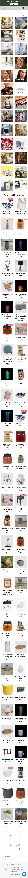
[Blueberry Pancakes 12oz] (21, 772)
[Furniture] (7, 47)
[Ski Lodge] (21, 626)
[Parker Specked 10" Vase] (21, 669)
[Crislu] (21, 60)
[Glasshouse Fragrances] (7, 141)
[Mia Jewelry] (7, 74)
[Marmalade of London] (21, 141)
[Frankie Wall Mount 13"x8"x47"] (7, 266)
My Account (19, 846)
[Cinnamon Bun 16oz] (7, 459)
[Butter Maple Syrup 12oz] (7, 521)
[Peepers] (21, 100)
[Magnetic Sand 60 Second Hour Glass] (7, 541)
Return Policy (20, 869)
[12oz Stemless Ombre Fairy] (21, 731)
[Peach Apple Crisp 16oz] (7, 626)
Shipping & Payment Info (10, 869)
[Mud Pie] (7, 34)
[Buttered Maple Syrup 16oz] (21, 793)
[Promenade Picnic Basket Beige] (7, 710)
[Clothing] (21, 47)
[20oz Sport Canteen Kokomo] (7, 374)
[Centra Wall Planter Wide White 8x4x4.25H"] (7, 814)
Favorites (19, 851)
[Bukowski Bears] (21, 114)
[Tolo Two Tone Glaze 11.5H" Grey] (7, 245)
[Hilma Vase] (21, 583)
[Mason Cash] (21, 34)
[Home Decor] (7, 21)
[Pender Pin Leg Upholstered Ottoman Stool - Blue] (7, 350)
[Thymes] (21, 127)
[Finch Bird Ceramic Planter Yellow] (7, 690)
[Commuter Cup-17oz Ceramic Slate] (21, 710)
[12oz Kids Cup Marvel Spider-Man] (7, 307)
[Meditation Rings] (21, 87)
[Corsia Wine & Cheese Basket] (7, 500)
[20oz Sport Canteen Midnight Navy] (21, 245)
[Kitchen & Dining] (21, 21)
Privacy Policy (19, 867)
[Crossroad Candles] (7, 155)
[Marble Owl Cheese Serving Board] (21, 605)
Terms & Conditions (10, 867)
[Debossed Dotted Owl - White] (21, 479)
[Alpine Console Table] (7, 752)
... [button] (17, 835)
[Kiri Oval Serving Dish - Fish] (21, 395)
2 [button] (12, 835)
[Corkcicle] (7, 183)
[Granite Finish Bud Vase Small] (21, 562)
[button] (14, 4)
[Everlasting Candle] (7, 127)
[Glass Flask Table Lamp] (21, 266)
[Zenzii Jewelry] (7, 87)
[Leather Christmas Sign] (21, 690)
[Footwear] (7, 60)
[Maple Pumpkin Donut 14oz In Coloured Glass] (7, 583)
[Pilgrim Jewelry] (21, 74)
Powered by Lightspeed (14, 874)
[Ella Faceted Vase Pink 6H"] (7, 669)
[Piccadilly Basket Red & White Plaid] (7, 286)
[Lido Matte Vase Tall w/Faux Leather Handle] (7, 647)
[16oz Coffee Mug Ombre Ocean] (21, 752)
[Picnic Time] (21, 169)
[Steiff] (7, 114)
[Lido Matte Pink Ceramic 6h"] (7, 395)
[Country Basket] (7, 562)
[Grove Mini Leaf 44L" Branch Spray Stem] (7, 479)
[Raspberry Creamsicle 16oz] (21, 436)
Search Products (8, 846)
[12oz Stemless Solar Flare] (21, 286)
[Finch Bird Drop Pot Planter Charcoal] (7, 793)
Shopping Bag (8, 856)
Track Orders (8, 851)
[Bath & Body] (7, 169)
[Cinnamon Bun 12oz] (21, 374)
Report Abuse (14, 871)
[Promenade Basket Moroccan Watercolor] (21, 814)
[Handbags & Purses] (7, 100)
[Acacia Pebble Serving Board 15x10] (21, 647)
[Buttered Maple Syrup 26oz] (21, 541)
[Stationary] (21, 183)
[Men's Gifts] (21, 155)
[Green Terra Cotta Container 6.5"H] (21, 459)
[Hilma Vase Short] (21, 521)
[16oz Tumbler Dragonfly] (7, 416)
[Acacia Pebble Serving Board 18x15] (7, 731)
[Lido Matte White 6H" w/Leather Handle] (21, 204)
